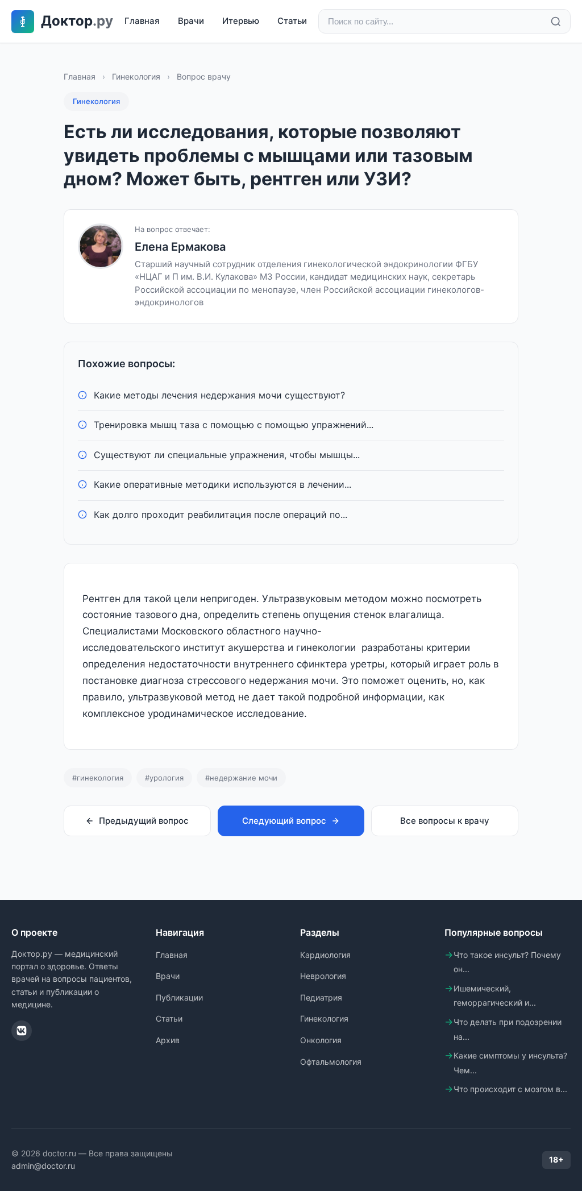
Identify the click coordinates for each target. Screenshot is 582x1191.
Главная (142, 20)
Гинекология (136, 76)
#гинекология (97, 777)
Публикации (179, 997)
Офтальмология (330, 1061)
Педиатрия (321, 997)
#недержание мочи (241, 777)
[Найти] (556, 21)
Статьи (292, 20)
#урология (164, 777)
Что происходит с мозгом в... (510, 1089)
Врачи (191, 20)
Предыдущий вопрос (144, 820)
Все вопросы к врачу (444, 820)
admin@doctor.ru (43, 1166)
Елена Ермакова (180, 247)
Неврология (323, 976)
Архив (168, 1040)
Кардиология (325, 955)
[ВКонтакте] (21, 1030)
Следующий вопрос (284, 820)
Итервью (240, 20)
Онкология (321, 1040)
